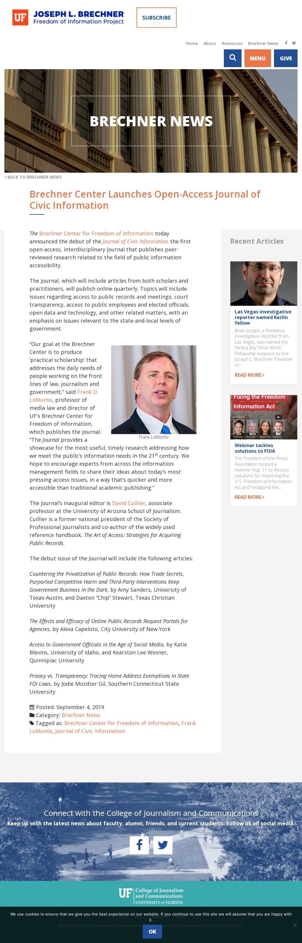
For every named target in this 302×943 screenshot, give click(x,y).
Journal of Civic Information (90, 731)
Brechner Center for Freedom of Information (96, 233)
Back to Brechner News (34, 177)
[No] (295, 925)
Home (192, 43)
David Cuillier (128, 503)
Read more (248, 375)
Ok (152, 931)
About (209, 43)
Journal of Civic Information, (136, 241)
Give (286, 58)
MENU (258, 58)
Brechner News (263, 43)
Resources (232, 43)
